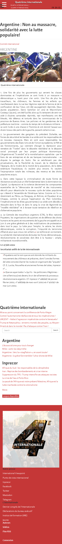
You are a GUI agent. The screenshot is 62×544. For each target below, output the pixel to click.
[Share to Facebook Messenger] (31, 15)
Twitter (6, 490)
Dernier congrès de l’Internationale (19, 506)
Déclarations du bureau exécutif (17, 511)
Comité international (9, 44)
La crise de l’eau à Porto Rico (15, 378)
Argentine (8, 50)
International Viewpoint (14, 473)
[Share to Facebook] (22, 15)
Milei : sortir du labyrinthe (14, 349)
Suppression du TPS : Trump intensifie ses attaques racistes (29, 374)
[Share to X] (26, 15)
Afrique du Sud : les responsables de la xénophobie (25, 368)
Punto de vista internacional (16, 477)
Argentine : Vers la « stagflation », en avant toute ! (25, 352)
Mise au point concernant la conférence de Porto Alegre (25, 312)
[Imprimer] (41, 295)
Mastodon (7, 495)
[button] (39, 15)
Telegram (7, 499)
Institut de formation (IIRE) (15, 515)
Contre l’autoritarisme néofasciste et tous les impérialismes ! (28, 315)
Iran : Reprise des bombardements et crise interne (24, 371)
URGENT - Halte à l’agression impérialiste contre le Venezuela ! (29, 319)
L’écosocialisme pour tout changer (18, 345)
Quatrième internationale (12, 85)
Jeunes (6, 520)
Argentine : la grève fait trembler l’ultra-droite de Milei (27, 355)
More (4, 389)
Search (55, 330)
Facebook (7, 486)
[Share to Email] (35, 15)
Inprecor (7, 482)
